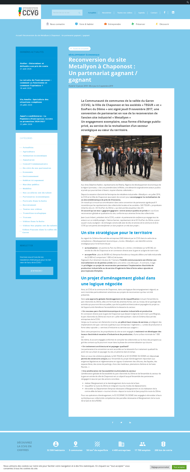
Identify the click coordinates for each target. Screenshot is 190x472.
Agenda (141, 13)
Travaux (27, 217)
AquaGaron (28, 160)
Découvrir (164, 24)
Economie (28, 172)
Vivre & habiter (86, 24)
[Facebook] (112, 422)
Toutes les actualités (80, 48)
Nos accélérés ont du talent (37, 193)
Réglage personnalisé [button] (160, 467)
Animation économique (35, 156)
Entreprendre (114, 24)
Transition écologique (34, 213)
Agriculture (29, 152)
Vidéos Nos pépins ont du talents (40, 226)
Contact (154, 13)
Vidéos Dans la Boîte (33, 221)
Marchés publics (31, 185)
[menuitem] (188, 2)
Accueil (19, 35)
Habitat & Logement (33, 180)
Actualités (92, 13)
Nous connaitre (57, 24)
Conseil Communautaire (35, 164)
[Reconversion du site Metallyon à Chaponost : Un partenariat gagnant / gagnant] (130, 422)
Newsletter (106, 13)
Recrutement (29, 205)
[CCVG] (28, 11)
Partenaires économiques (36, 197)
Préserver (140, 24)
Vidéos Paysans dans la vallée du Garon (39, 231)
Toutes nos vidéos (124, 13)
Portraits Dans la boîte (35, 201)
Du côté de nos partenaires (37, 168)
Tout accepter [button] (179, 467)
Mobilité (27, 189)
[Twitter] (121, 422)
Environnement (31, 176)
